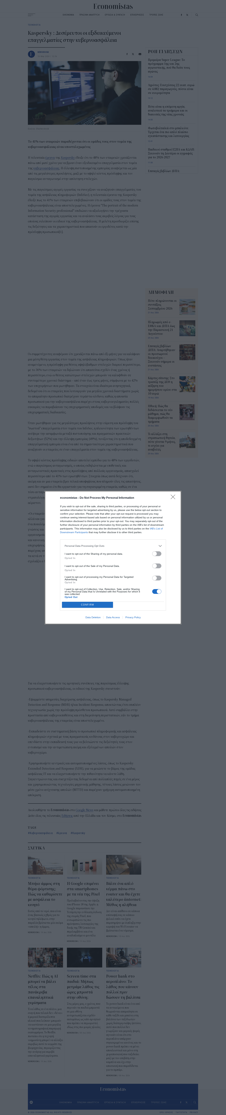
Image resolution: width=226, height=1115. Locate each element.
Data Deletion (93, 617)
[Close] (174, 498)
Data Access (113, 617)
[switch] (156, 553)
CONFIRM (87, 604)
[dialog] (113, 557)
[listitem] (113, 546)
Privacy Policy (133, 617)
